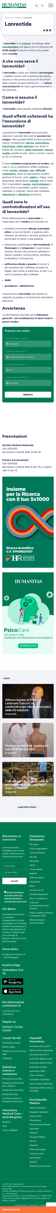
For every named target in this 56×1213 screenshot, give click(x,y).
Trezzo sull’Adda (10, 1130)
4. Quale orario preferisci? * (17, 377)
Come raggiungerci (38, 848)
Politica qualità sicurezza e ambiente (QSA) (41, 914)
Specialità (34, 861)
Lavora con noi (36, 890)
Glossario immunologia (39, 1124)
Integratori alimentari (39, 1112)
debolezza (24, 194)
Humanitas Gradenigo (39, 1079)
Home (7, 17)
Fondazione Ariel (10, 1094)
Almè (4, 1126)
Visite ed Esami (36, 877)
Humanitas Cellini (37, 1071)
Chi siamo (33, 844)
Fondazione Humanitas (13, 1090)
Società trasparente (38, 894)
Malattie (33, 873)
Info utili (33, 857)
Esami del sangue (37, 1149)
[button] (50, 5)
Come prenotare (37, 852)
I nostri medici (36, 869)
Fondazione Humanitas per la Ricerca (13, 1084)
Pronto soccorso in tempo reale (14, 1052)
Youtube (18, 1026)
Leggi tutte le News (27, 807)
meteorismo (42, 142)
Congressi (7, 1058)
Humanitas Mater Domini (40, 1063)
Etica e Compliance (38, 898)
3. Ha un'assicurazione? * (15, 365)
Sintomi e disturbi (37, 1108)
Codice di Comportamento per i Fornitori (39, 905)
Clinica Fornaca (36, 1075)
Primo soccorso (36, 1153)
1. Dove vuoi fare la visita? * (17, 338)
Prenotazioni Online (11, 1043)
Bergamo (6, 1122)
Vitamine (33, 1145)
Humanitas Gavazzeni (39, 1046)
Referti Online (8, 1047)
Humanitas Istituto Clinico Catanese (41, 1089)
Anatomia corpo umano (40, 1166)
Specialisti (34, 1128)
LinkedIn (6, 1030)
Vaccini (32, 1141)
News (32, 886)
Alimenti (33, 1162)
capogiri (34, 180)
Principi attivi (35, 1116)
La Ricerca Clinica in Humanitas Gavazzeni (12, 1100)
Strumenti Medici (37, 1137)
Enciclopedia (16, 17)
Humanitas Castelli (38, 1067)
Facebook (7, 1026)
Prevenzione (35, 1120)
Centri (32, 865)
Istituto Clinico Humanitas (41, 1050)
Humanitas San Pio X (39, 1054)
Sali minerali (34, 1157)
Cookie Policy (33, 1205)
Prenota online (11, 1209)
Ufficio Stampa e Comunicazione (37, 921)
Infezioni (33, 1132)
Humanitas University (12, 1078)
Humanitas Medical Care (40, 1058)
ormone (26, 43)
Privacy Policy (21, 1205)
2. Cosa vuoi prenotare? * (16, 351)
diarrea (30, 142)
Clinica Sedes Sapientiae (41, 1083)
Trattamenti (34, 881)
